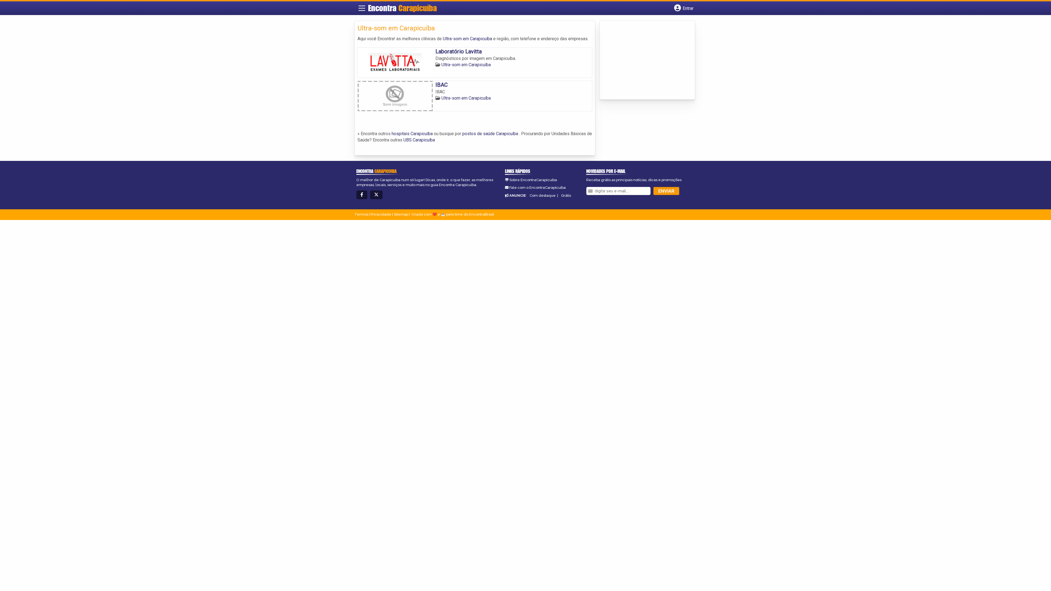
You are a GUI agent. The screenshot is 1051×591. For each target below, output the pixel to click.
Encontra (402, 8)
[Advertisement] (643, 60)
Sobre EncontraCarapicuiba (533, 180)
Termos (361, 214)
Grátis (566, 195)
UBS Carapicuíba (419, 140)
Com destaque (543, 195)
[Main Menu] (361, 8)
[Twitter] (376, 194)
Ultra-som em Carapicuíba (467, 38)
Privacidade (381, 214)
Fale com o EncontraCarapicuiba (537, 188)
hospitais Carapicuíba (412, 133)
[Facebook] (361, 194)
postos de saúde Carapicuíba (490, 133)
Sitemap (401, 214)
